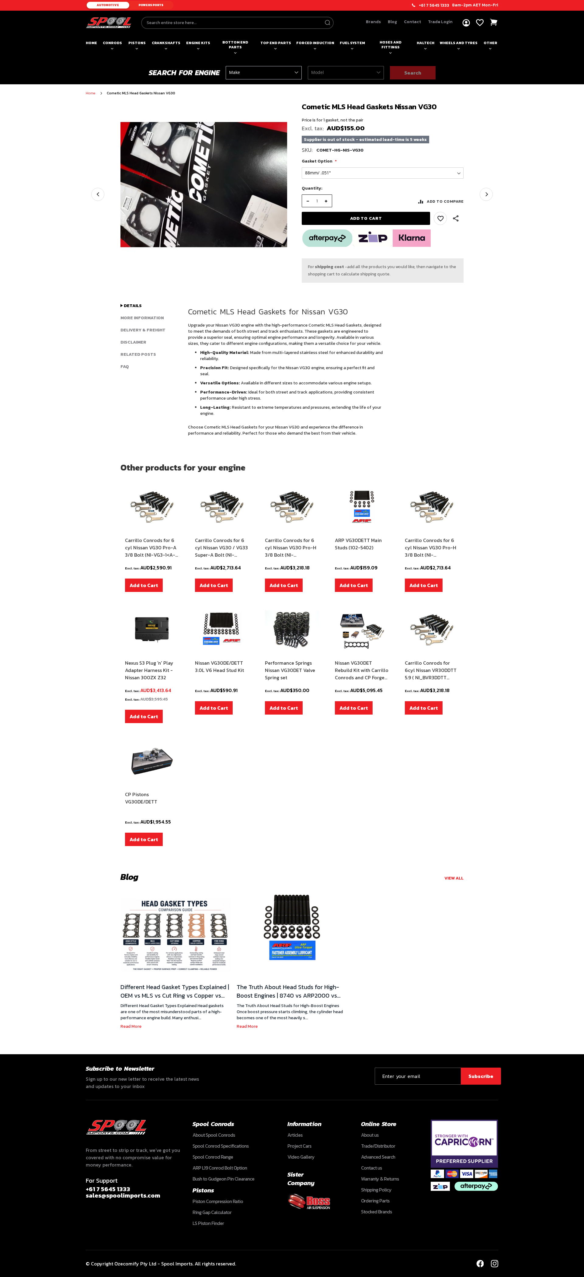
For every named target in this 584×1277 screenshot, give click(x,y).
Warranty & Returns (380, 1178)
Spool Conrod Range (213, 1156)
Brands (373, 22)
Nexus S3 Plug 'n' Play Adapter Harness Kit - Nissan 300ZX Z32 (149, 670)
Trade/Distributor (378, 1145)
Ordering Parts (375, 1200)
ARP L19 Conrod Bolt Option (220, 1167)
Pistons (137, 42)
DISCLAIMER (133, 342)
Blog (392, 22)
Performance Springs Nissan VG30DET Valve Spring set (290, 670)
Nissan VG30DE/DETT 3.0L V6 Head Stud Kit (219, 666)
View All (454, 878)
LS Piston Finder (208, 1223)
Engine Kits (198, 42)
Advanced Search (378, 1156)
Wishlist (480, 22)
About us (369, 1135)
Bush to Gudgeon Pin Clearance (223, 1178)
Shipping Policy (376, 1189)
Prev (97, 194)
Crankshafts (166, 42)
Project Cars (299, 1145)
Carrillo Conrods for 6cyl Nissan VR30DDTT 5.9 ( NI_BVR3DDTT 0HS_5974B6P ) (431, 670)
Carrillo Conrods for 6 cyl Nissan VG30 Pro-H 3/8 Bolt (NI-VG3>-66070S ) (290, 547)
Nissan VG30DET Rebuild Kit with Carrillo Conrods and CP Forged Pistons (361, 670)
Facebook (480, 1263)
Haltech (425, 42)
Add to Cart (144, 585)
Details (132, 306)
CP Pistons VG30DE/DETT (141, 798)
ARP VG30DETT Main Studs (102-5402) (358, 544)
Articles (294, 1135)
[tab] (149, 306)
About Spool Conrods (214, 1135)
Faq (124, 366)
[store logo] (108, 22)
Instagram (494, 1263)
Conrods (112, 42)
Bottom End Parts (235, 45)
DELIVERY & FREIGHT (142, 330)
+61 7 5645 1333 (434, 5)
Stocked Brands (376, 1211)
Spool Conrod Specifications (221, 1145)
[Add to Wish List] (440, 218)
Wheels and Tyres (459, 42)
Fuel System (352, 42)
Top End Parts (275, 42)
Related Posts (138, 354)
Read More (130, 1026)
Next (486, 194)
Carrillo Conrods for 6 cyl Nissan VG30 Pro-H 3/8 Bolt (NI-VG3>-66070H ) (430, 547)
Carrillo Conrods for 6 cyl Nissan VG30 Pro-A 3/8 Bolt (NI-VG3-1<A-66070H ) (150, 547)
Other (490, 42)
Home (91, 42)
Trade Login (440, 22)
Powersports (151, 5)
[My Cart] (494, 22)
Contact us (371, 1167)
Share (456, 218)
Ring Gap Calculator (212, 1212)
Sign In (466, 23)
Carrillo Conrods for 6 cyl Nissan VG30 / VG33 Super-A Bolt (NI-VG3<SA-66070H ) (221, 547)
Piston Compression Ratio (218, 1201)
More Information (142, 318)
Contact (412, 22)
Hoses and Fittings (390, 45)
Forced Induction (315, 42)
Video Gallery (301, 1156)
